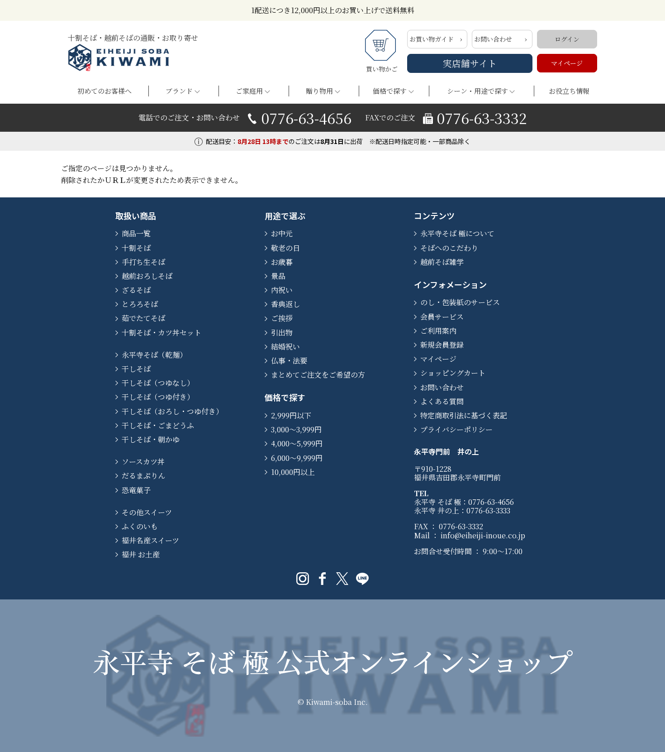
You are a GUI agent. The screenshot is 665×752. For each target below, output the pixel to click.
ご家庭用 (249, 91)
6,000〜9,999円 (297, 458)
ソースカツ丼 (143, 461)
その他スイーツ (147, 512)
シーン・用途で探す (477, 91)
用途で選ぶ (285, 215)
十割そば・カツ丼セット (161, 332)
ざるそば (136, 290)
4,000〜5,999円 (297, 443)
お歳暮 (282, 262)
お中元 (282, 233)
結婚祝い (285, 346)
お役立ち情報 (569, 91)
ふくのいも (140, 526)
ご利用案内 (438, 330)
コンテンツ (434, 215)
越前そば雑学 (442, 262)
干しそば (136, 368)
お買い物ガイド (431, 38)
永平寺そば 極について (457, 233)
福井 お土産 (141, 554)
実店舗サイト (470, 63)
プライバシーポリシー (456, 429)
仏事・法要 (289, 360)
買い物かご (382, 68)
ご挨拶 (282, 318)
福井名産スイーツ (150, 540)
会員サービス (442, 316)
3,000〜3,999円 (296, 429)
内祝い (282, 290)
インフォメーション (450, 284)
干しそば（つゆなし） (158, 382)
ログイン (567, 38)
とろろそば (140, 304)
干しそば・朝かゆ (151, 439)
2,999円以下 (291, 415)
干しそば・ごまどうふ (158, 425)
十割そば (136, 248)
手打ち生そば (143, 262)
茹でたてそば (143, 318)
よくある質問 (442, 401)
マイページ (567, 62)
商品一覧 (136, 233)
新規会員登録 (442, 344)
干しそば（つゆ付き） (158, 397)
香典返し (285, 304)
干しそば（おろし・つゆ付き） (172, 411)
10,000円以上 (293, 472)
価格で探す (390, 91)
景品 (278, 276)
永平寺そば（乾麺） (154, 354)
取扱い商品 (135, 215)
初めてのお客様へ (104, 91)
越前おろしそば (147, 276)
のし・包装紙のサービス (460, 302)
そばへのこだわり (449, 248)
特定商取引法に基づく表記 (463, 415)
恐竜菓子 (136, 490)
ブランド (179, 91)
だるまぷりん (143, 475)
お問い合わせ (493, 38)
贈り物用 (319, 91)
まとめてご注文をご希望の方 (318, 374)
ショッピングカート (452, 373)
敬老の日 (285, 248)
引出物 (282, 332)
